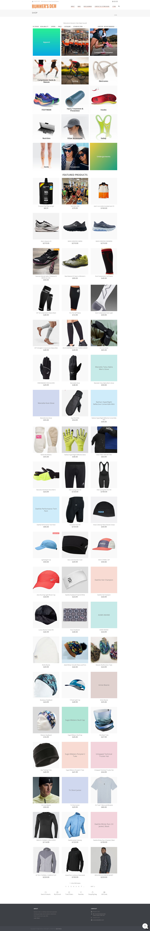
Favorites (81, 894)
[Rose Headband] (75, 615)
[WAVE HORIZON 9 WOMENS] (104, 226)
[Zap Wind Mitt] (75, 403)
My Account (57, 894)
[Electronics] (103, 67)
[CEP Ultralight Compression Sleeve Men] (46, 333)
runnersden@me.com (98, 920)
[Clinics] (75, 39)
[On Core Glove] (104, 333)
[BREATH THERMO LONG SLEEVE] (46, 825)
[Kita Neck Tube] (104, 720)
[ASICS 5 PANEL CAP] (104, 545)
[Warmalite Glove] (75, 368)
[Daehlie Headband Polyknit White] (75, 580)
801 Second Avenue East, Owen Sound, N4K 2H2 (99, 914)
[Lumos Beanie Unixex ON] (46, 615)
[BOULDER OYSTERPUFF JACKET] (104, 860)
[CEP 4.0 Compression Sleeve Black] (46, 298)
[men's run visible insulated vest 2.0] (104, 191)
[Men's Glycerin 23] (46, 226)
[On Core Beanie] (46, 790)
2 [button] (68, 886)
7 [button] (81, 886)
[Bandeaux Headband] (46, 685)
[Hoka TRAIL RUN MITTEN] (104, 439)
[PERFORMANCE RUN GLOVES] (46, 368)
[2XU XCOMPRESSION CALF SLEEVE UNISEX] (75, 333)
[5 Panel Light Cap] (75, 685)
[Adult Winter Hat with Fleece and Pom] (75, 650)
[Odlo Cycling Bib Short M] (104, 475)
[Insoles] (103, 96)
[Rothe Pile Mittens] (46, 439)
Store (114, 6)
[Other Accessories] (75, 124)
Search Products (45, 894)
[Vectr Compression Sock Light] (104, 298)
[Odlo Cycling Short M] (75, 475)
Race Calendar (88, 6)
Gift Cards (104, 894)
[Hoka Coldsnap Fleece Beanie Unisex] (104, 510)
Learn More (37, 918)
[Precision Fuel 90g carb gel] (46, 191)
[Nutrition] (46, 124)
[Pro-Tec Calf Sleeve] (75, 298)
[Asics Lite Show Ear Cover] (75, 545)
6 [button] (78, 886)
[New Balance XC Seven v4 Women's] (75, 261)
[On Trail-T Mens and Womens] (104, 790)
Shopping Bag (92, 894)
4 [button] (73, 886)
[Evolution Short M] (75, 510)
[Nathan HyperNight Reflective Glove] (75, 439)
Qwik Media (59, 928)
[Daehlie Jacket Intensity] (75, 825)
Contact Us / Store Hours (102, 6)
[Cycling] (75, 67)
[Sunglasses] (75, 153)
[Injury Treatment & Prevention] (75, 96)
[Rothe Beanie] (46, 650)
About (73, 6)
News (79, 6)
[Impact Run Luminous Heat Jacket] (75, 860)
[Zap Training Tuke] (46, 755)
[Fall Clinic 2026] (75, 191)
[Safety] (103, 124)
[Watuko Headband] (46, 720)
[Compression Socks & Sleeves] (46, 67)
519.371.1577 (37, 1)
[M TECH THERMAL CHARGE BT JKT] (46, 860)
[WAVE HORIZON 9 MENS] (75, 226)
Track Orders (69, 894)
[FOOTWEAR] (46, 96)
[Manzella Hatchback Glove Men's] (46, 475)
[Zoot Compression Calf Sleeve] (104, 261)
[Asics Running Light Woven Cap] (46, 580)
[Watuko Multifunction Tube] (104, 650)
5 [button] (76, 886)
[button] (93, 886)
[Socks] (46, 153)
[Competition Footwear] (103, 39)
